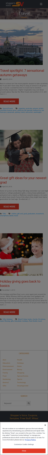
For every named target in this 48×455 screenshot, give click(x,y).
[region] (24, 438)
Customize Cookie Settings (24, 444)
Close (24, 451)
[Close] (45, 425)
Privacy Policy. (30, 440)
